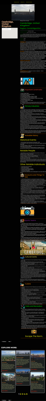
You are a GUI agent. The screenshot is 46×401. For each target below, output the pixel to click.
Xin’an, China (4, 382)
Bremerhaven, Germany (19, 357)
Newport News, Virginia (34, 382)
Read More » (5, 370)
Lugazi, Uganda (4, 362)
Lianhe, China (33, 361)
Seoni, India (18, 375)
